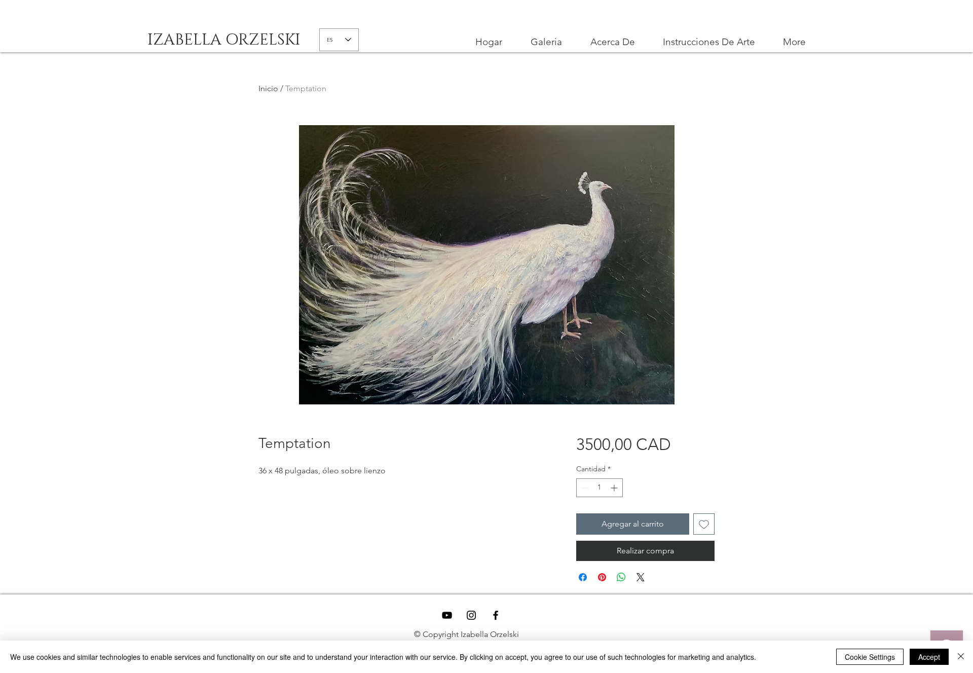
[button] (709, 42)
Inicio (268, 88)
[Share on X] (640, 577)
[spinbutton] (599, 488)
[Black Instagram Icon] (471, 615)
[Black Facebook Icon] (496, 615)
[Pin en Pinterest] (602, 577)
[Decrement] (584, 488)
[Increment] (615, 488)
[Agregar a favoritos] (704, 524)
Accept (929, 657)
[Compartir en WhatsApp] (621, 577)
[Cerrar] (961, 657)
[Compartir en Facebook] (583, 577)
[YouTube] (447, 615)
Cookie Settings (870, 657)
